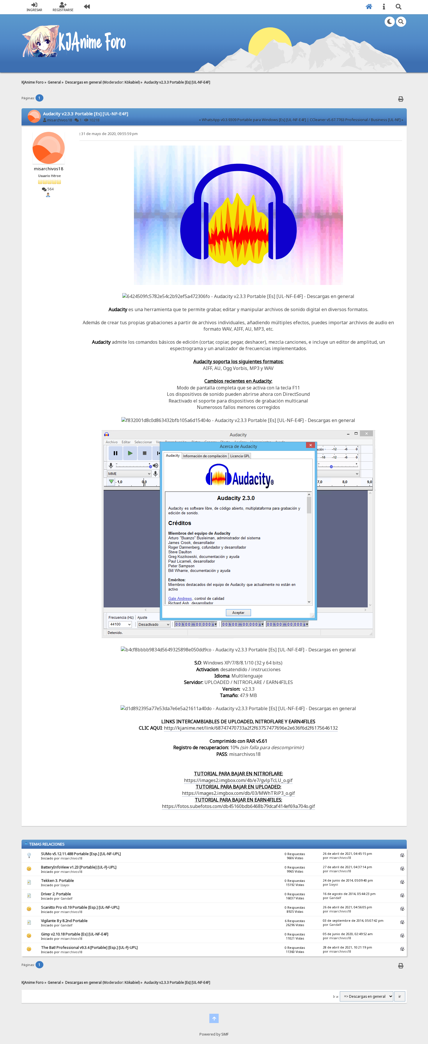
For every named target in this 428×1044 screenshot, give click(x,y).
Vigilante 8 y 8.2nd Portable (64, 920)
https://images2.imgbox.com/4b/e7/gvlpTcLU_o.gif (238, 780)
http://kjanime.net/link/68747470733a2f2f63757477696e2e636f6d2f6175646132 (251, 728)
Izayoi (65, 885)
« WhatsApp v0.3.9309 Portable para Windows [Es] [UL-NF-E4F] (252, 119)
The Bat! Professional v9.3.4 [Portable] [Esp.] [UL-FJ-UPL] (89, 947)
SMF (225, 1034)
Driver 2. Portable (56, 893)
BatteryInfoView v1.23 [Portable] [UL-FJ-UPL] (78, 867)
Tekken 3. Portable (57, 880)
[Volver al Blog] (87, 7)
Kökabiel (132, 82)
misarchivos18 (59, 120)
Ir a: (336, 997)
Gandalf (66, 898)
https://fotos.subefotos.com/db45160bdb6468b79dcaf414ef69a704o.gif (238, 806)
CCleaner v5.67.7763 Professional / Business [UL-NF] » (356, 119)
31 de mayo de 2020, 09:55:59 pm (108, 133)
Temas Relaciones (46, 844)
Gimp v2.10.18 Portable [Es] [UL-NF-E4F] (74, 934)
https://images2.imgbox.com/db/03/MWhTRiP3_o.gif (238, 793)
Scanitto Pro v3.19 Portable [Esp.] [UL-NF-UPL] (80, 907)
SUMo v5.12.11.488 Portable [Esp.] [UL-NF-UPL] (81, 853)
